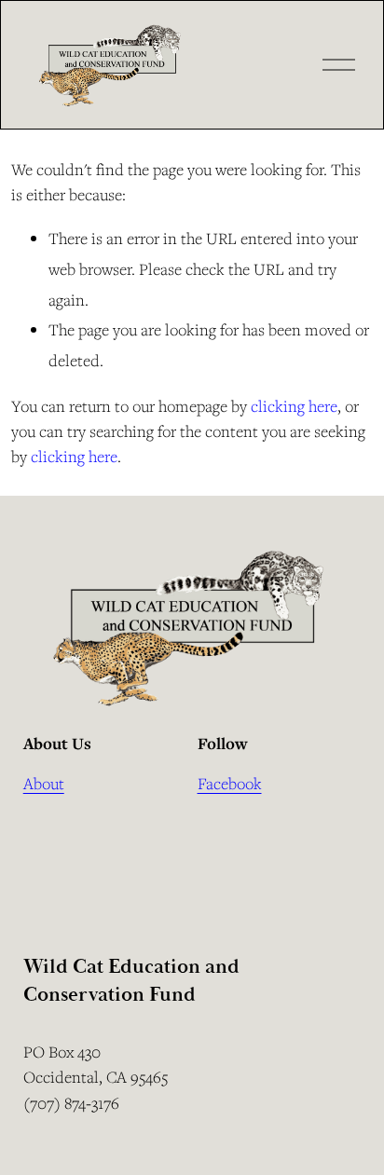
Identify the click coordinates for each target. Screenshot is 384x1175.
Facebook (230, 783)
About (43, 783)
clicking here (294, 406)
